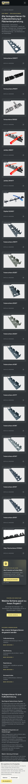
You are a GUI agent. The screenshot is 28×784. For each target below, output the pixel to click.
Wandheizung (7, 651)
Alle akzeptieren (7, 781)
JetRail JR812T (8, 150)
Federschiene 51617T (10, 242)
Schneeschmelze (8, 675)
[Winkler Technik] (5, 3)
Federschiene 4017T (10, 395)
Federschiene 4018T (10, 364)
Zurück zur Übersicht (8, 9)
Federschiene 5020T (10, 334)
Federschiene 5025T (10, 273)
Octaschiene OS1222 (10, 119)
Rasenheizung (7, 663)
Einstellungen (14, 777)
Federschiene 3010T (10, 517)
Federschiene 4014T (10, 456)
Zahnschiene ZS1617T (11, 58)
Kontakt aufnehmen (13, 615)
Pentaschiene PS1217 (10, 89)
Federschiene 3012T (10, 487)
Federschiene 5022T (10, 303)
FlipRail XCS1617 (9, 211)
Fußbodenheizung (8, 638)
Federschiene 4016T (10, 426)
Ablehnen (5, 777)
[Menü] (24, 2)
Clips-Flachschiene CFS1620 (13, 548)
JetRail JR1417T (9, 181)
